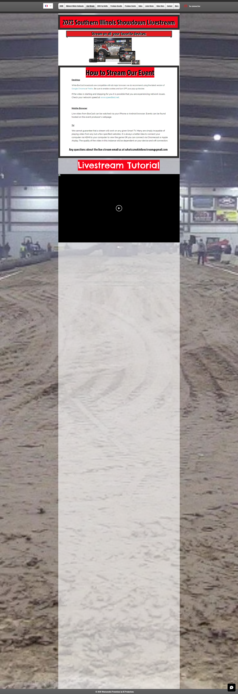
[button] (187, 5)
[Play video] (119, 208)
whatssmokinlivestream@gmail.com (146, 149)
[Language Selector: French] (48, 6)
